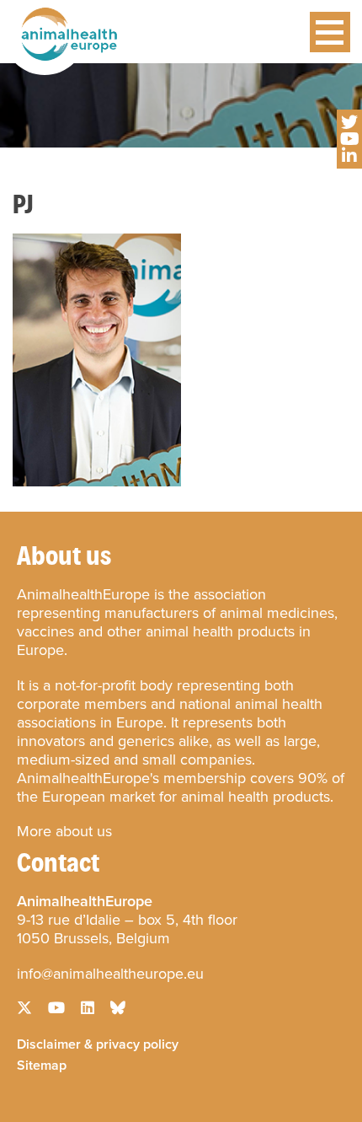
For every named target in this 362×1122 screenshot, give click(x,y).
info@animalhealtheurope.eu (110, 973)
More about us (64, 831)
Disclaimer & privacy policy (97, 1042)
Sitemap (42, 1063)
